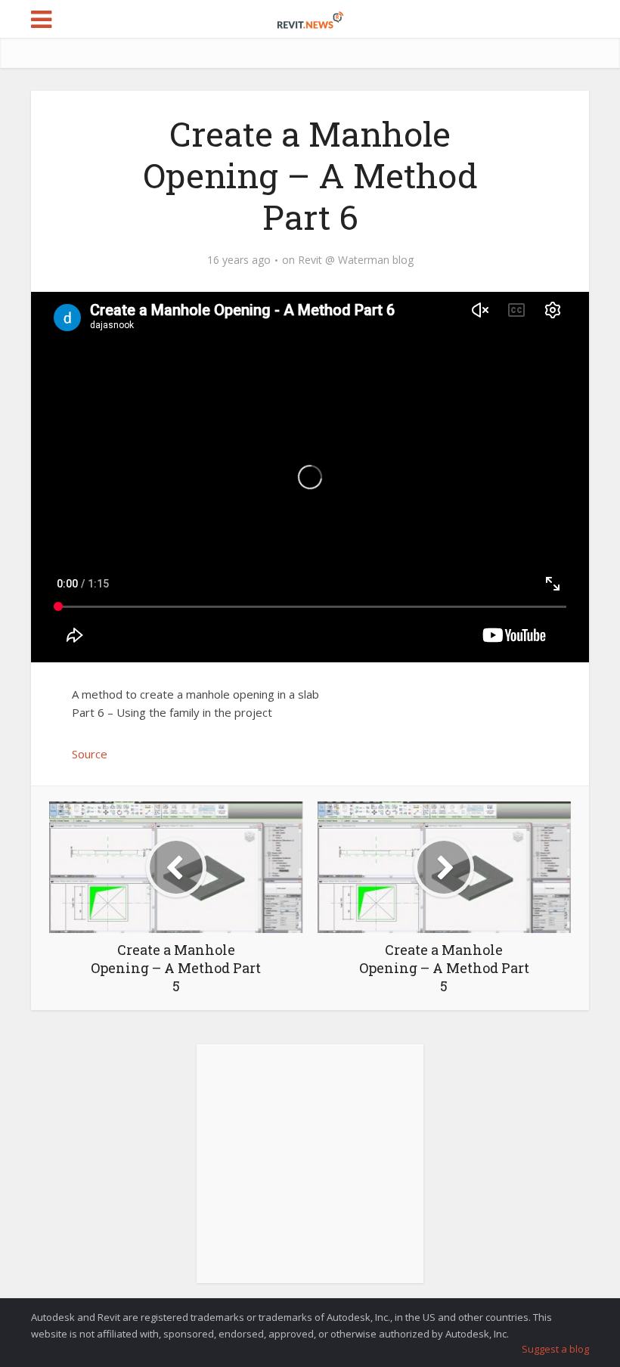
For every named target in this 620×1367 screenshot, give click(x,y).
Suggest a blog (555, 1349)
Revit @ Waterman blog (356, 260)
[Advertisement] (310, 1171)
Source (89, 753)
